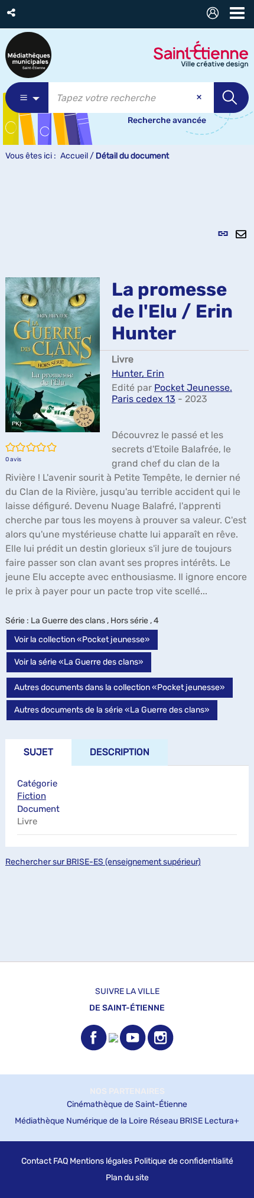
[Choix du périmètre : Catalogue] (26, 97)
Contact (36, 1161)
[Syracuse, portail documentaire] (28, 55)
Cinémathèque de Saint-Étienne (127, 1104)
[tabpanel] (127, 568)
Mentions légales (101, 1161)
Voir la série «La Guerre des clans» (79, 662)
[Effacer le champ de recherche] (200, 97)
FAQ (60, 1161)
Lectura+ (221, 1121)
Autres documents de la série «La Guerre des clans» (112, 710)
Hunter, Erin (138, 373)
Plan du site (127, 1178)
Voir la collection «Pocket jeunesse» (82, 639)
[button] (12, 12)
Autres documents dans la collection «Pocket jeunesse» (119, 687)
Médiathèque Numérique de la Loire (81, 1121)
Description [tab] (119, 751)
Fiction (31, 796)
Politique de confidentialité (183, 1161)
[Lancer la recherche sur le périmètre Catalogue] (231, 97)
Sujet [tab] (38, 751)
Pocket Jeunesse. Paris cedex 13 (172, 393)
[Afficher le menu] (237, 13)
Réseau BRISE (176, 1121)
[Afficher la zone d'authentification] (215, 14)
